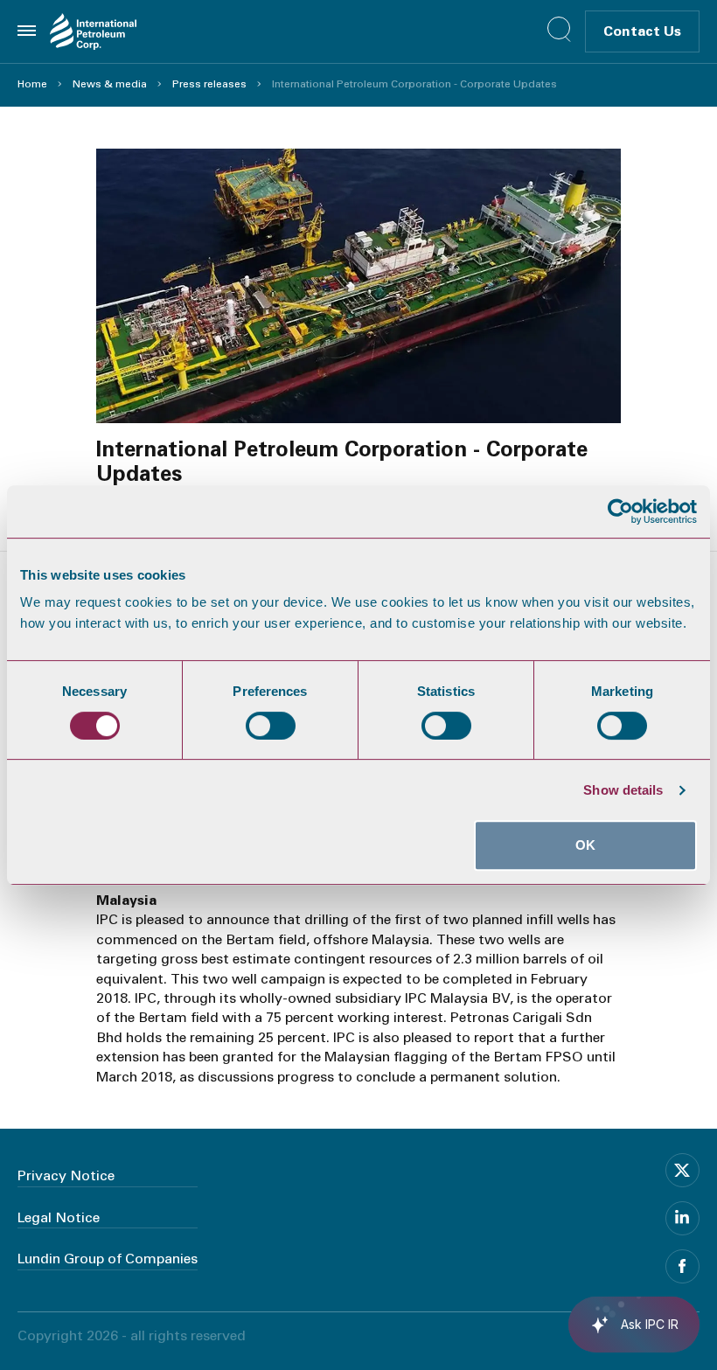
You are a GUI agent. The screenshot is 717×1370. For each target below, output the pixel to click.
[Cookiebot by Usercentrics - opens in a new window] (620, 511)
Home (32, 84)
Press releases (209, 84)
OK (585, 845)
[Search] (559, 29)
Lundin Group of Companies (107, 1258)
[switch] (271, 726)
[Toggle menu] (26, 30)
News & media (110, 84)
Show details (623, 789)
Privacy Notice (66, 1175)
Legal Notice (58, 1217)
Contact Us (642, 31)
